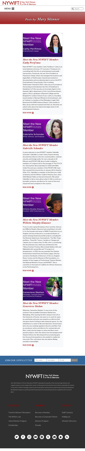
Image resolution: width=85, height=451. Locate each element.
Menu (7, 8)
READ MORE (27, 113)
